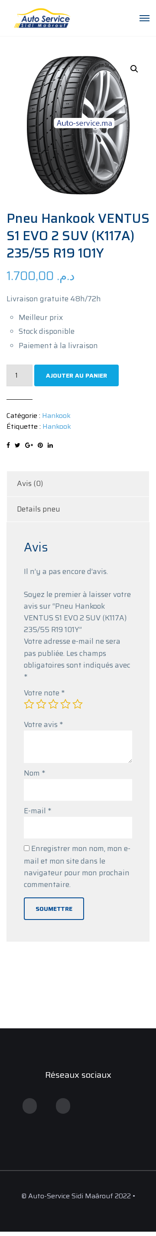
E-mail (37, 810)
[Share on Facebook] (8, 445)
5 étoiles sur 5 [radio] (77, 704)
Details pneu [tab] (38, 509)
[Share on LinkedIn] (50, 445)
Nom (34, 773)
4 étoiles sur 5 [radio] (65, 704)
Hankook (56, 415)
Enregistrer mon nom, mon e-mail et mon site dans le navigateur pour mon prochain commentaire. (77, 866)
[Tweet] (17, 445)
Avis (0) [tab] (30, 483)
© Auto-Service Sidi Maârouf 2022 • (78, 1195)
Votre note (44, 692)
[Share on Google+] (29, 445)
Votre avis (43, 724)
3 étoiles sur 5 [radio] (53, 704)
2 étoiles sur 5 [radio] (41, 704)
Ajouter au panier (76, 375)
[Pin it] (40, 445)
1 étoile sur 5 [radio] (29, 704)
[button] (134, 69)
